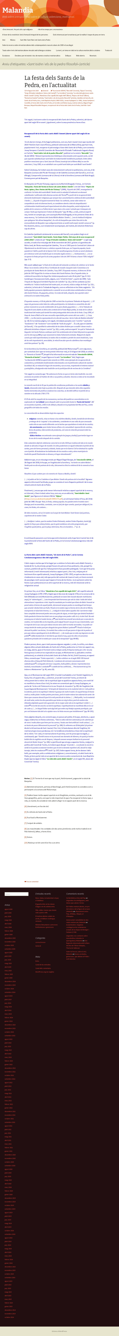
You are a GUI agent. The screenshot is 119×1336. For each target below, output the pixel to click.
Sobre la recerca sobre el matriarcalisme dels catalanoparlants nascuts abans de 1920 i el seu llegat (37, 45)
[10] (26, 843)
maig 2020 (8, 1180)
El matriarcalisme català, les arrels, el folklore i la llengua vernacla (45, 918)
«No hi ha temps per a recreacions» (50, 29)
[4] (25, 806)
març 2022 (8, 1101)
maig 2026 (8, 920)
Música (12, 40)
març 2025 (8, 971)
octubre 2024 (9, 989)
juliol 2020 (8, 1173)
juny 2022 (8, 1090)
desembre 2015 (10, 1267)
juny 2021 (8, 1133)
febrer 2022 (9, 1104)
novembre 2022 (10, 1072)
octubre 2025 (9, 945)
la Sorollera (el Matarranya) (62, 103)
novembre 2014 (10, 1314)
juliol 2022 (8, 1086)
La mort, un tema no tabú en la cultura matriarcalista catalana (78, 50)
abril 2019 (8, 1227)
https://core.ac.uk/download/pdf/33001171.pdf (43, 499)
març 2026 (8, 927)
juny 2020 (8, 1176)
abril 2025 (8, 967)
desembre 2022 (10, 1068)
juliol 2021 (8, 1129)
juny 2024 (8, 1003)
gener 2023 (8, 1064)
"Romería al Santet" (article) (34, 98)
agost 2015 (8, 1281)
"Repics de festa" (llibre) (80, 95)
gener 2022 (8, 1108)
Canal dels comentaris (43, 968)
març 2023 (8, 1057)
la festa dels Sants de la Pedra (41, 103)
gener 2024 (8, 1021)
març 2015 (8, 1299)
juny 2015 (8, 1288)
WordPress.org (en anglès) (44, 972)
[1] (31, 778)
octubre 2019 (9, 1205)
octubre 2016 (9, 1231)
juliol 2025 (8, 956)
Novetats (93, 56)
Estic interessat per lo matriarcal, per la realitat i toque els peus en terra (79, 35)
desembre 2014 (10, 1310)
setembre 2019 (10, 1209)
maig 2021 (8, 1137)
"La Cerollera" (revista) (65, 93)
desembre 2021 (10, 1111)
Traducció (108, 50)
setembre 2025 (10, 949)
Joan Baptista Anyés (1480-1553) (52, 100)
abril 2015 (8, 1296)
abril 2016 (8, 1252)
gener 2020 (8, 1194)
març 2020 (8, 1187)
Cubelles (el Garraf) (83, 98)
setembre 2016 (10, 1234)
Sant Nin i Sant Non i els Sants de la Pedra (35, 40)
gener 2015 (8, 1306)
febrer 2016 (9, 1259)
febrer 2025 (9, 974)
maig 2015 (8, 1292)
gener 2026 (8, 934)
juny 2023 (8, 1046)
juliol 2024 (8, 999)
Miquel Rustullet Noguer (39, 105)
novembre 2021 (10, 1115)
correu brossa (40, 942)
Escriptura (6, 56)
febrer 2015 (9, 1303)
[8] (25, 829)
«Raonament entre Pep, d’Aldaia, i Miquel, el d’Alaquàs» (77, 913)
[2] (25, 787)
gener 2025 (8, 978)
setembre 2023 (10, 1036)
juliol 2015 (8, 1285)
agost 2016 (8, 1238)
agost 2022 (8, 1082)
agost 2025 (8, 952)
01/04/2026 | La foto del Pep (76, 898)
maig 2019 (8, 1223)
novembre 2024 (10, 985)
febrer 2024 (9, 1017)
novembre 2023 (10, 1028)
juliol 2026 (8, 913)
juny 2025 (8, 960)
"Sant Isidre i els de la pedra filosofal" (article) (60, 98)
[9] (25, 837)
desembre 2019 (10, 1198)
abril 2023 (8, 1054)
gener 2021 (8, 1151)
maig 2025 (8, 963)
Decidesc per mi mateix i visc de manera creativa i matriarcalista (37, 56)
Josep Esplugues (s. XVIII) (73, 100)
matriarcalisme (77, 103)
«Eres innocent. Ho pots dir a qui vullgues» (17, 29)
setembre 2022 (10, 1079)
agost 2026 (8, 909)
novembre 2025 (10, 942)
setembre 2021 (10, 1122)
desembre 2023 (10, 1025)
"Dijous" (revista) (85, 91)
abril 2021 (8, 1140)
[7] (25, 823)
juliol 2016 (8, 1241)
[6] (25, 817)
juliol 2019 (8, 1216)
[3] (25, 795)
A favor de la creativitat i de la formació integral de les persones (25, 35)
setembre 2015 (10, 1277)
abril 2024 (8, 1010)
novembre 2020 (10, 1158)
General (45, 91)
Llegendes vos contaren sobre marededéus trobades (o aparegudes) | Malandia (77, 938)
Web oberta (80, 56)
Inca (38, 100)
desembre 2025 (10, 938)
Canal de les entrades (43, 965)
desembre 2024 (10, 981)
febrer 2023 (9, 1061)
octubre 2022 (9, 1075)
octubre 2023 (9, 1032)
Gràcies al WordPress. (59, 1331)
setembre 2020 (10, 1166)
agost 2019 (8, 1212)
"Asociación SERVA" (58, 91)
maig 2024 (8, 1007)
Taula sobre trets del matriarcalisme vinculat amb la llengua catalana (26, 50)
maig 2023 (8, 1050)
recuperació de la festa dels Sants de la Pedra (64, 105)
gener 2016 (8, 1263)
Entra (37, 961)
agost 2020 (8, 1169)
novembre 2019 (10, 1202)
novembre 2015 (10, 1270)
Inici (3, 40)
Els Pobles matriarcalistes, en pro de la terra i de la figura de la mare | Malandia (78, 908)
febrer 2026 (9, 931)
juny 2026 (8, 916)
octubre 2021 (9, 1119)
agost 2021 (8, 1126)
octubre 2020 (9, 1162)
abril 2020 (8, 1184)
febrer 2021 (9, 1147)
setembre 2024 (10, 992)
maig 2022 (8, 1093)
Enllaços (68, 56)
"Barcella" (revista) (72, 91)
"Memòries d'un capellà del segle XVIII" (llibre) (55, 95)
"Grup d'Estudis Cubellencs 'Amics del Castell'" (40, 93)
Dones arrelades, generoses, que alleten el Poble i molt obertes (77, 956)
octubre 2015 (9, 1274)
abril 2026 (8, 924)
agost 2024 (8, 996)
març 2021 (8, 1144)
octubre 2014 (9, 1317)
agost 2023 (8, 1039)
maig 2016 (8, 1249)
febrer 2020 (9, 1191)
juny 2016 (8, 1245)
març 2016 (8, 1256)
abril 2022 (8, 1097)
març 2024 (8, 1014)
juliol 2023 (8, 1043)
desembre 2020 (10, 1155)
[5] (25, 812)
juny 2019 (8, 1220)
